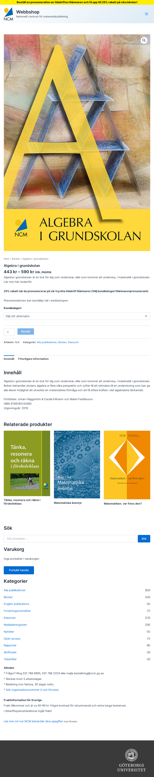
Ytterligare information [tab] (33, 359)
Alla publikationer (47, 342)
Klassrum (73, 342)
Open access (12, 638)
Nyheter (9, 631)
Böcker (16, 258)
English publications (16, 604)
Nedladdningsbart (15, 624)
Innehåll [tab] (9, 359)
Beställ (25, 331)
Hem (6, 258)
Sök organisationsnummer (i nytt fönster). (32, 690)
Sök (144, 538)
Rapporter (10, 645)
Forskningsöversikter (17, 611)
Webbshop (27, 12)
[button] (144, 40)
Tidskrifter (10, 659)
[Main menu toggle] (146, 14)
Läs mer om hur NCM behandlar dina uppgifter (33, 721)
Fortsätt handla (19, 570)
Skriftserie (10, 652)
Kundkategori (12, 308)
